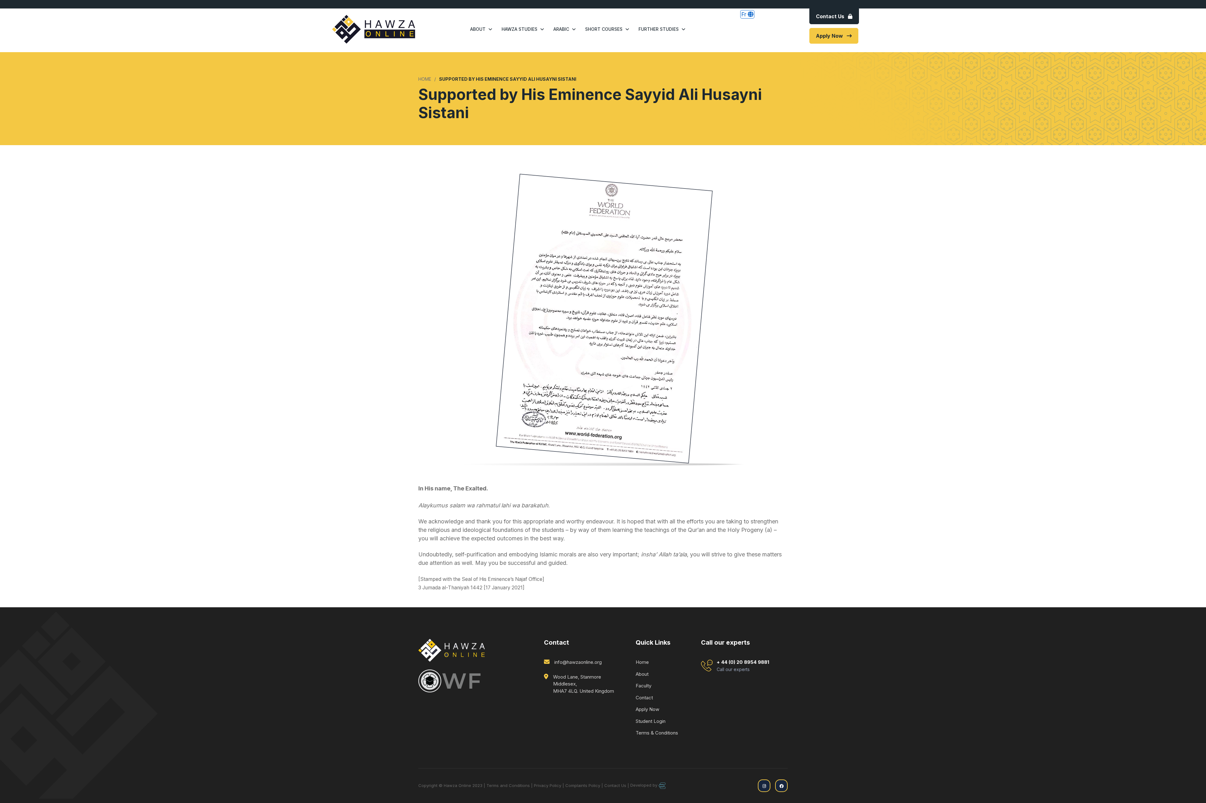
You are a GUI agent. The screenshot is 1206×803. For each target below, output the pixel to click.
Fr (744, 14)
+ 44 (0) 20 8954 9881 (743, 665)
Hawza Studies (519, 29)
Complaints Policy (582, 785)
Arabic (561, 29)
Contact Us (830, 16)
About (478, 29)
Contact (644, 698)
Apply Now (829, 36)
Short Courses (603, 29)
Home (642, 662)
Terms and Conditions (508, 785)
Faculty (643, 686)
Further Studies (658, 29)
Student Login (650, 721)
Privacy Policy (547, 785)
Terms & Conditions (657, 733)
